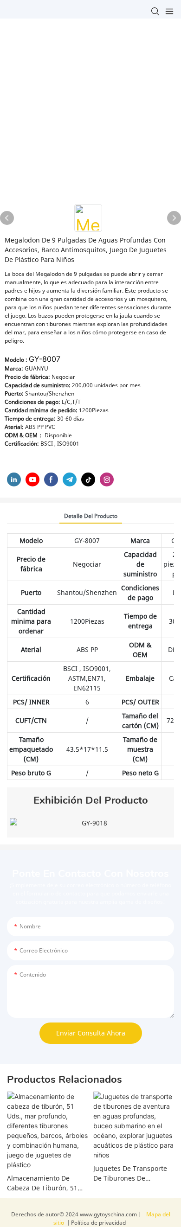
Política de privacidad (98, 1223)
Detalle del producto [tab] (90, 516)
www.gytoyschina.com (109, 1214)
